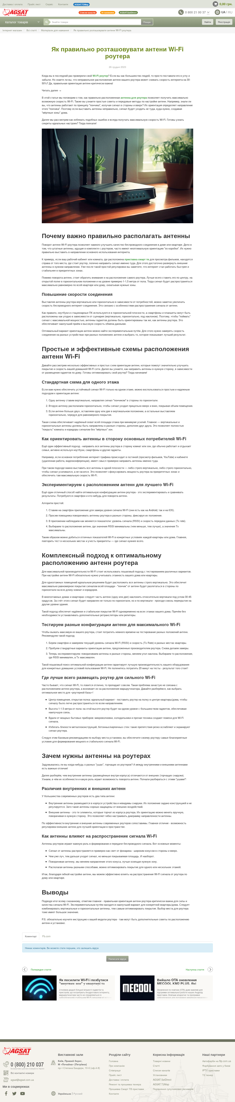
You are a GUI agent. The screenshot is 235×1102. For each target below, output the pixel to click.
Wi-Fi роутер (100, 76)
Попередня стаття (41, 969)
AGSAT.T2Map (161, 1084)
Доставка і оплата (13, 4)
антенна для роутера (134, 97)
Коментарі (30, 936)
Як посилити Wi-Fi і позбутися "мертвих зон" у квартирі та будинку (83, 982)
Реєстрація (224, 22)
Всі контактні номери (22, 1073)
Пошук (147, 22)
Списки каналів (161, 1070)
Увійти (207, 22)
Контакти (63, 4)
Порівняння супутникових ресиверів (173, 1089)
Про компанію (117, 1065)
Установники (160, 1075)
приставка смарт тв (137, 259)
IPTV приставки (211, 1070)
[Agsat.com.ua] (15, 12)
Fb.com (46, 936)
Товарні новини (161, 1061)
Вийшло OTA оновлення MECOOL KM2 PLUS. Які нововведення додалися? (178, 982)
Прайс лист (34, 4)
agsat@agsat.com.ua (22, 1079)
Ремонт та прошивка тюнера (125, 1084)
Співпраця (115, 1070)
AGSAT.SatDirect (162, 1079)
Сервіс (49, 4)
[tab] (31, 936)
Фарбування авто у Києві (216, 1065)
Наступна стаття (195, 969)
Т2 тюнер (207, 1075)
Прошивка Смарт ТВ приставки (126, 1089)
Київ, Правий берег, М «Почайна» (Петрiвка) (72, 1062)
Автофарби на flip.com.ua (216, 1061)
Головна (113, 1061)
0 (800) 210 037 (27, 1064)
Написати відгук (117, 958)
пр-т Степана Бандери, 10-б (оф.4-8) (79, 1068)
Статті (156, 1065)
